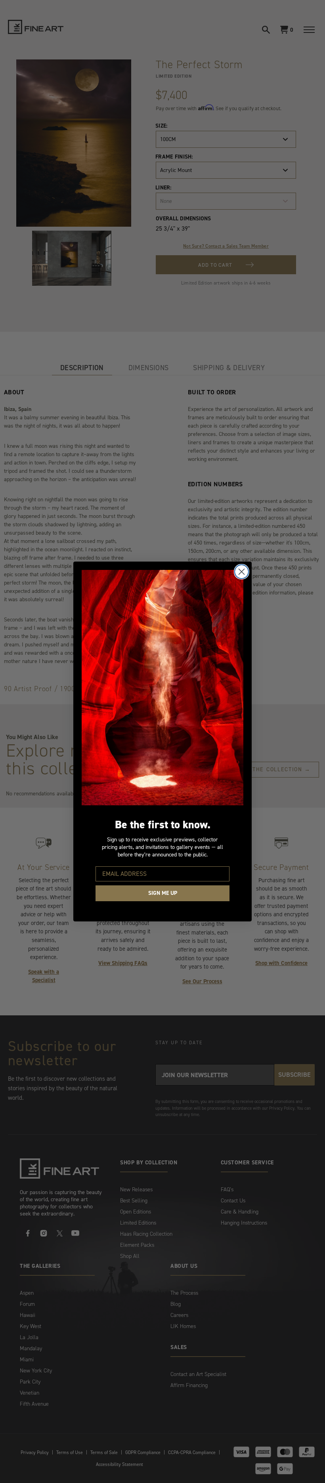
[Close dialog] (242, 572)
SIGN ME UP (162, 893)
